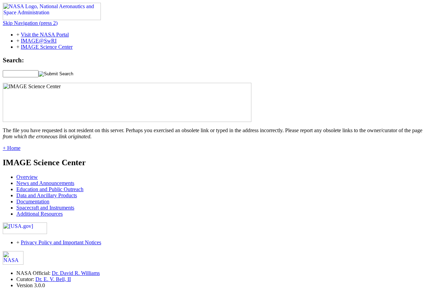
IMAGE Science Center (47, 47)
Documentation (32, 201)
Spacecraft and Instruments (45, 208)
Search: (13, 60)
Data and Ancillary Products (46, 195)
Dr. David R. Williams (76, 273)
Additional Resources (39, 214)
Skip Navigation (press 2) (30, 23)
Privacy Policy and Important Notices (61, 242)
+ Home (11, 148)
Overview (27, 177)
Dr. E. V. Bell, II (53, 279)
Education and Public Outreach (49, 189)
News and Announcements (45, 183)
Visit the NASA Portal (45, 34)
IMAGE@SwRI (39, 41)
